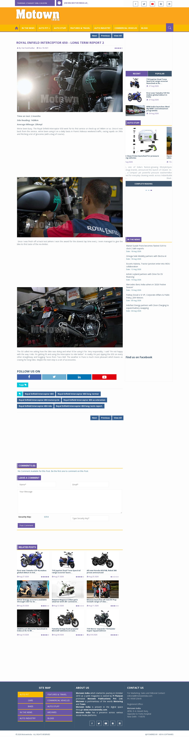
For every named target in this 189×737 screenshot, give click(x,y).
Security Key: (24, 516)
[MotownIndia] (40, 15)
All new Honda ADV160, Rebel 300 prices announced (101, 571)
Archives (51, 712)
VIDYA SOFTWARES (166, 734)
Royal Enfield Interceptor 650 (39, 394)
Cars (30, 700)
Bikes (30, 706)
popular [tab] (159, 73)
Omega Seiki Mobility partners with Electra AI (146, 256)
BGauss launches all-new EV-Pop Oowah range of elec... (101, 600)
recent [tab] (137, 73)
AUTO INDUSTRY (102, 28)
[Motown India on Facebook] (135, 3)
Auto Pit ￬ (44, 28)
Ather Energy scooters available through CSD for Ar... (32, 600)
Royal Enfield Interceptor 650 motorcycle (39, 400)
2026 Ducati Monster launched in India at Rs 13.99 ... (32, 629)
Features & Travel (80, 28)
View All (118, 35)
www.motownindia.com (95, 709)
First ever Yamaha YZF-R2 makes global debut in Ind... (31, 571)
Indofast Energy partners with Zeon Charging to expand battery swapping (147, 306)
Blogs (144, 28)
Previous (105, 35)
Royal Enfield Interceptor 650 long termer (78, 394)
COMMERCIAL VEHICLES (126, 28)
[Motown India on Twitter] (144, 3)
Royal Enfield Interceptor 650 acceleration (84, 400)
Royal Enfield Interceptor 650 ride (35, 406)
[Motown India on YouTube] (152, 3)
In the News (28, 28)
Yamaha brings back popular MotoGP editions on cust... (65, 629)
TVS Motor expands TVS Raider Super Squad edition (101, 629)
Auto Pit (24, 694)
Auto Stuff (60, 28)
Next (94, 35)
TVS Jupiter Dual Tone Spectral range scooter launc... (66, 571)
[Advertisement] (123, 15)
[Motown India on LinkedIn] (169, 3)
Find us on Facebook (139, 357)
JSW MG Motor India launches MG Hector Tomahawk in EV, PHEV (95, 3)
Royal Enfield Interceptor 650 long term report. (79, 406)
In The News (133, 239)
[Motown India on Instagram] (160, 3)
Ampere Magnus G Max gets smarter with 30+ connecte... (65, 600)
